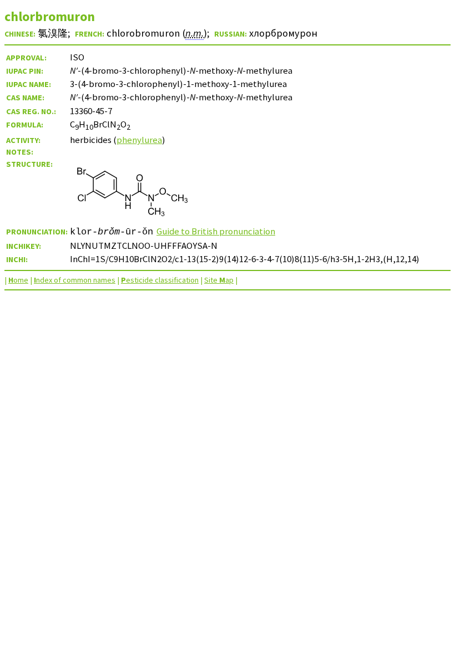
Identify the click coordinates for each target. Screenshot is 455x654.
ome (18, 280)
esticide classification (160, 280)
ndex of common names (74, 280)
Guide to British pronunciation (215, 231)
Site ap (219, 280)
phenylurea (139, 140)
